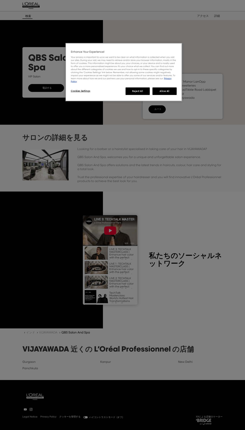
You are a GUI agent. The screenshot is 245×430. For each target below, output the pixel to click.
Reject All (137, 91)
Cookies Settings (80, 91)
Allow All (164, 91)
